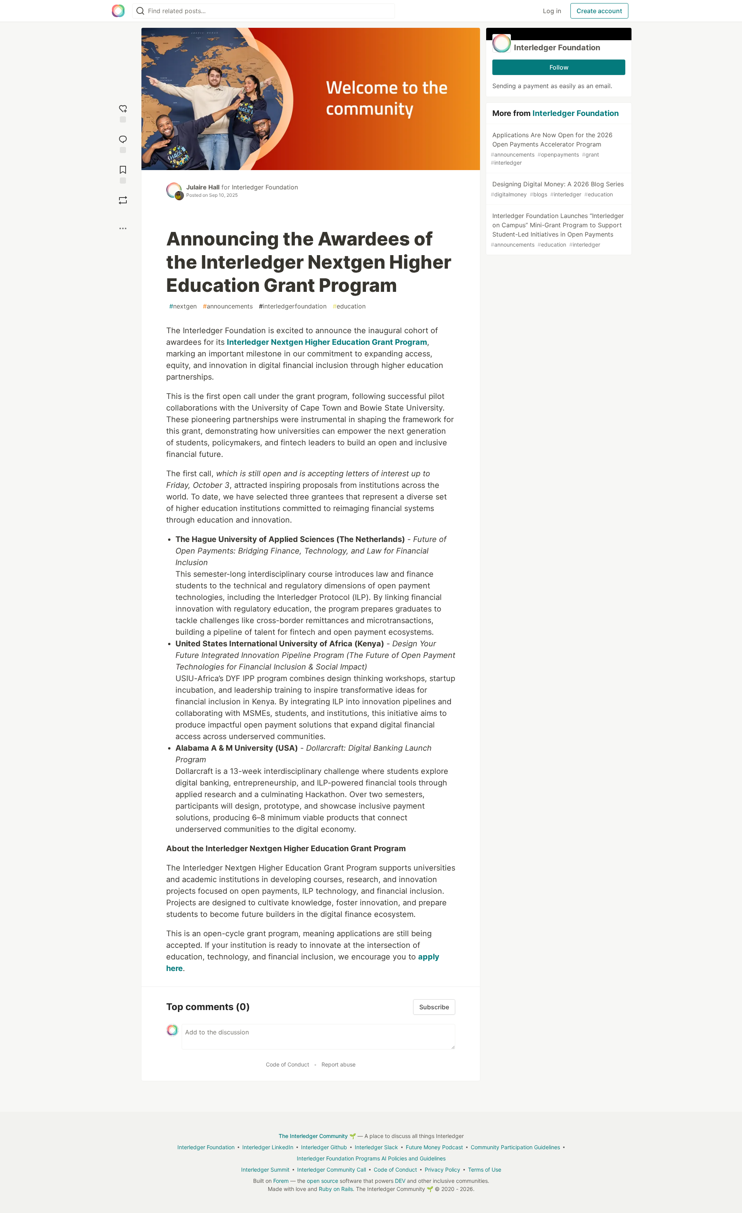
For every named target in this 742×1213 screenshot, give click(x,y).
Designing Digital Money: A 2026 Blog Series (557, 189)
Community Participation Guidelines (515, 1147)
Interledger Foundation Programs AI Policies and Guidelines (371, 1158)
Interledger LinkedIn (267, 1147)
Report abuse (339, 1064)
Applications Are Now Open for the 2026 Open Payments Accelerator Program (552, 148)
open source (322, 1180)
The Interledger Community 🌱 (317, 1136)
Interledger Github (324, 1147)
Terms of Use (484, 1169)
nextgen (183, 306)
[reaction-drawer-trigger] (123, 113)
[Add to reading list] (123, 174)
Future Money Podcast (434, 1147)
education (349, 306)
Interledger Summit (265, 1169)
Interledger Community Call (331, 1169)
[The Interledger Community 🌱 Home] (118, 11)
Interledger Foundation (265, 187)
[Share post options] (123, 228)
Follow (559, 67)
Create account (599, 11)
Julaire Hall (203, 187)
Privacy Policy (442, 1169)
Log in (552, 11)
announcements (228, 306)
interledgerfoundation (293, 306)
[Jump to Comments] (123, 143)
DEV (400, 1180)
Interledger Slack (376, 1147)
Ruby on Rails (336, 1189)
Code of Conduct (287, 1064)
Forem (281, 1180)
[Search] (140, 11)
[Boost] (123, 200)
